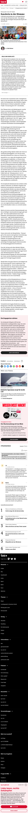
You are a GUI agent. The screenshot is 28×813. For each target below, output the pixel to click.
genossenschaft (5, 646)
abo (2, 643)
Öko (7, 8)
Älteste (25, 446)
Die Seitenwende (5, 627)
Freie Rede (3, 682)
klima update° (4, 676)
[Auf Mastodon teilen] (5, 366)
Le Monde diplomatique (6, 744)
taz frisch (3, 698)
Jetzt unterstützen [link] (14, 352)
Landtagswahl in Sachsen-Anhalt (9, 604)
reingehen (3, 685)
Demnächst (3, 715)
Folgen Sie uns (4, 559)
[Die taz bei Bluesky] (12, 559)
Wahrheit (3, 591)
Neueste (21, 446)
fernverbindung (4, 672)
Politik (2, 568)
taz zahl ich (3, 650)
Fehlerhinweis (17, 361)
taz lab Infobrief (4, 705)
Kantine (2, 761)
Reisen (2, 758)
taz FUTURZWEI (4, 741)
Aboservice (3, 781)
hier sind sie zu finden (20, 458)
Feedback (3, 777)
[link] (2, 5)
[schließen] (26, 785)
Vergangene (4, 725)
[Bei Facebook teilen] (11, 366)
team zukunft (4, 695)
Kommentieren (10, 361)
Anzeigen (3, 767)
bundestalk (3, 669)
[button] (26, 2)
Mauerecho (3, 679)
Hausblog (3, 624)
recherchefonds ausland (7, 653)
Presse (2, 633)
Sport (2, 581)
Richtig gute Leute (5, 607)
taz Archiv (3, 748)
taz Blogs (3, 738)
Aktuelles (3, 620)
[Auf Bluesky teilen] (8, 366)
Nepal (2, 601)
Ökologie (11, 8)
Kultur (2, 578)
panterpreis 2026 (5, 659)
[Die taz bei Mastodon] (9, 559)
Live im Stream (4, 721)
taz (4, 555)
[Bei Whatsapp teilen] (14, 366)
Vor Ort (2, 718)
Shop (2, 764)
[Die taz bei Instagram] (15, 559)
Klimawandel (4, 610)
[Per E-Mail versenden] (2, 366)
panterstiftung (4, 656)
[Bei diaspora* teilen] (17, 366)
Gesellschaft (4, 575)
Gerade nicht (21, 784)
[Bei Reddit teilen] (20, 366)
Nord (2, 588)
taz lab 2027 (4, 728)
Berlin (2, 584)
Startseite (3, 8)
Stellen (2, 630)
